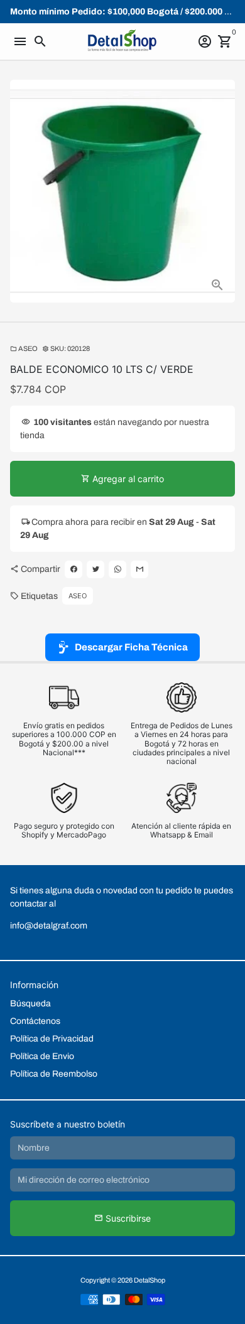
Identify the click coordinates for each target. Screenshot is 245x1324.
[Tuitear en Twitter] (95, 569)
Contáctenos (35, 1021)
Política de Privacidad (52, 1038)
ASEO (24, 348)
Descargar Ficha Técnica (131, 647)
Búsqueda (30, 1003)
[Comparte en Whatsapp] (117, 569)
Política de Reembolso (53, 1074)
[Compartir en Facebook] (73, 569)
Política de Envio (42, 1056)
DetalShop (149, 1280)
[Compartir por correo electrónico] (139, 569)
